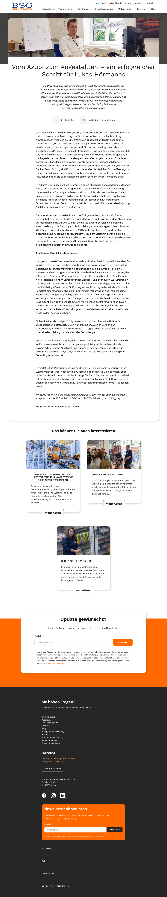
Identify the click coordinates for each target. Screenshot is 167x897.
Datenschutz (48, 874)
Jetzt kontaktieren (52, 769)
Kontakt (128, 3)
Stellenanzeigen (49, 717)
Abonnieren (122, 642)
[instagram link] (53, 795)
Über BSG (46, 726)
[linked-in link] (63, 795)
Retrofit (45, 735)
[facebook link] (44, 795)
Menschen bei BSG (50, 723)
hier (77, 407)
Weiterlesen (53, 512)
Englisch (152, 3)
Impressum (47, 848)
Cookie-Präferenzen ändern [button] (55, 886)
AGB (43, 861)
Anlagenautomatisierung (53, 732)
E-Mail (37, 636)
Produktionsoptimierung (52, 737)
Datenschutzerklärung (54, 664)
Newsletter (139, 3)
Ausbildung (94, 120)
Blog (44, 729)
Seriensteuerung (49, 740)
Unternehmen (108, 120)
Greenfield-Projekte (51, 743)
